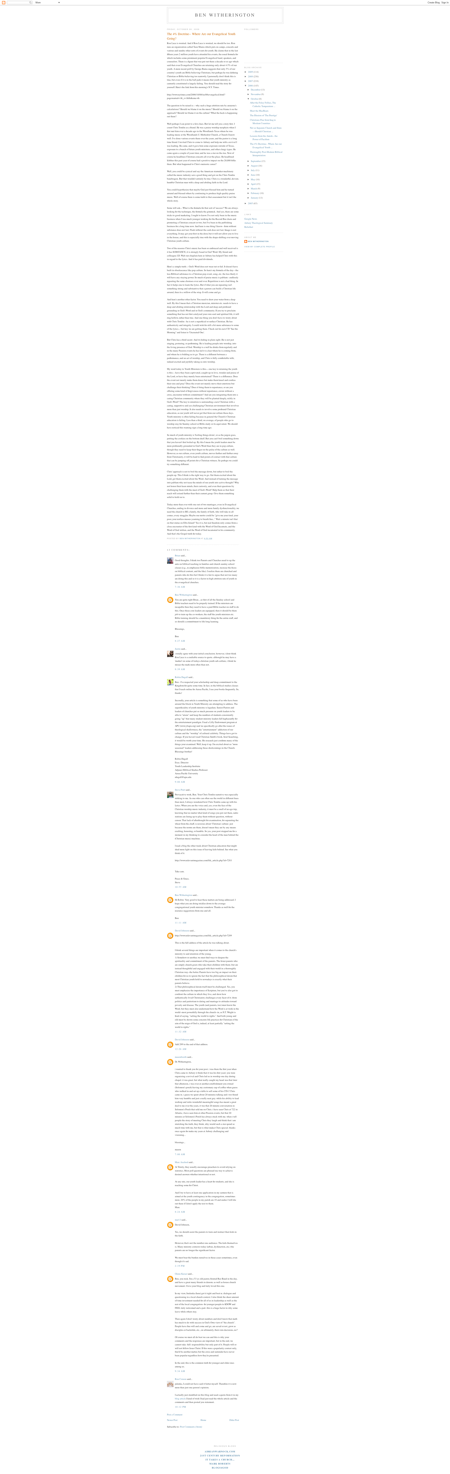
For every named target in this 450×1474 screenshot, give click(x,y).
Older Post (234, 1420)
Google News (250, 218)
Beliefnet (248, 226)
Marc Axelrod (181, 1162)
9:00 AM (180, 781)
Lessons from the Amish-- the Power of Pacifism (264, 137)
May (253, 179)
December (256, 89)
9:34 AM (180, 1371)
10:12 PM (180, 1406)
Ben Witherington (225, 15)
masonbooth (181, 1056)
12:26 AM (181, 1049)
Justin (178, 648)
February (255, 193)
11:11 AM (181, 922)
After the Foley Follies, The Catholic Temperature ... (263, 104)
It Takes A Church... (220, 1459)
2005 (250, 203)
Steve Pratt (180, 789)
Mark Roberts (220, 1463)
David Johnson (182, 930)
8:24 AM (180, 1211)
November (256, 94)
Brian (177, 555)
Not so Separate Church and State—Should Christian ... (266, 129)
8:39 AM (180, 669)
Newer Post (172, 1420)
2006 (250, 85)
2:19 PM (180, 1265)
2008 (250, 76)
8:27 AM (180, 640)
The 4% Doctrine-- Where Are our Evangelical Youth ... (266, 145)
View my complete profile (259, 247)
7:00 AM (180, 1154)
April (253, 184)
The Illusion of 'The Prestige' (263, 115)
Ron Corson (180, 1379)
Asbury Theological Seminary (258, 222)
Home (203, 1420)
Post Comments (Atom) (191, 1426)
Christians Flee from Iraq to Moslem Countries (263, 121)
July (253, 170)
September (256, 161)
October (255, 98)
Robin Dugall (181, 677)
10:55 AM (181, 886)
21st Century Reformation (220, 1455)
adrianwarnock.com (220, 1451)
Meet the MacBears (259, 110)
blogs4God (220, 1467)
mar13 (178, 1219)
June (253, 174)
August (254, 165)
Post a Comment (174, 1414)
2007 (250, 81)
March (254, 188)
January (255, 197)
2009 (250, 71)
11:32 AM (181, 1031)
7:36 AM (180, 586)
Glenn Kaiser (181, 1273)
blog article (180, 1398)
